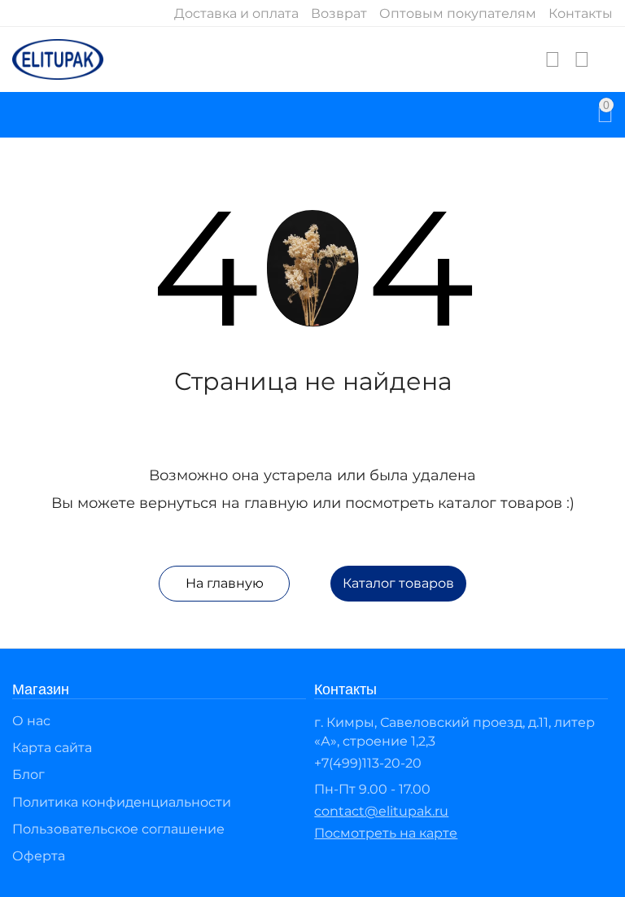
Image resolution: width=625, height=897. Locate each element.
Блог (28, 774)
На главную (225, 583)
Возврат (339, 13)
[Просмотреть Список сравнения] (582, 59)
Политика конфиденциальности (121, 802)
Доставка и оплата (236, 13)
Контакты (581, 13)
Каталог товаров (398, 583)
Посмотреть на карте (385, 833)
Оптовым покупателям (457, 13)
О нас (31, 721)
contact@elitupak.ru (381, 811)
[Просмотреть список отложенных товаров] (552, 59)
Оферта (38, 856)
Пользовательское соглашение (118, 829)
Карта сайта (52, 747)
